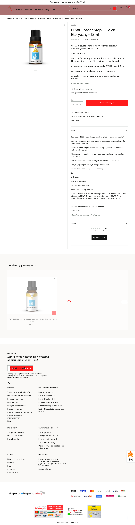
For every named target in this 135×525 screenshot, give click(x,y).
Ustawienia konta (15, 435)
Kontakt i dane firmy (16, 459)
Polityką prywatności (21, 378)
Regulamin (31, 374)
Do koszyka (54, 313)
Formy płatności (45, 392)
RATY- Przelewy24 (46, 395)
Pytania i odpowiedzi (47, 439)
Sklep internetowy (66, 522)
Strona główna (44, 469)
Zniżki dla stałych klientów (18, 392)
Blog (9, 466)
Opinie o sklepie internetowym (14, 416)
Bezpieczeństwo (14, 409)
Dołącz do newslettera (21, 368)
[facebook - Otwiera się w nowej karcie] (8, 383)
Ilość (72, 100)
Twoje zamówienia (15, 432)
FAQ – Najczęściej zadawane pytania (51, 410)
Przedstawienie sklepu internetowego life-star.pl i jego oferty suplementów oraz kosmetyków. (52, 462)
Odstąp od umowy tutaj (49, 435)
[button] (114, 8)
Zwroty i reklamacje (47, 442)
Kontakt (10, 421)
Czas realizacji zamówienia (50, 405)
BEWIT (73, 25)
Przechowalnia (13, 439)
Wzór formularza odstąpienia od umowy (51, 447)
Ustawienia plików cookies (19, 395)
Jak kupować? (44, 432)
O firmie (11, 469)
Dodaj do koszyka (107, 103)
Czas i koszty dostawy (48, 402)
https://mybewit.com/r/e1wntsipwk (85, 215)
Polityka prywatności (16, 405)
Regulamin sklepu (15, 399)
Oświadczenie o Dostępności (20, 412)
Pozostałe (41, 18)
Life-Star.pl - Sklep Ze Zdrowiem (20, 18)
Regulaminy (12, 402)
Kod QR (10, 462)
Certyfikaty (12, 472)
